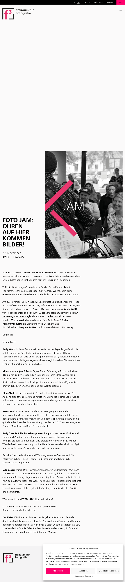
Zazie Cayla (24, 316)
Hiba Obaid (54, 316)
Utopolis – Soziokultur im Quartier (50, 521)
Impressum (89, 576)
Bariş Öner (54, 320)
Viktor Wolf (17, 320)
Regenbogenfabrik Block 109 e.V (23, 312)
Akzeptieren (58, 571)
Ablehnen (83, 571)
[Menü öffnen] (121, 10)
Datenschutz (79, 576)
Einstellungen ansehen (109, 571)
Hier (37, 499)
